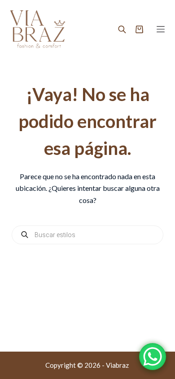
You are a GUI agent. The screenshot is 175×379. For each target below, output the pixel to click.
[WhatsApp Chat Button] (152, 356)
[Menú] (161, 29)
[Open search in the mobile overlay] (122, 29)
